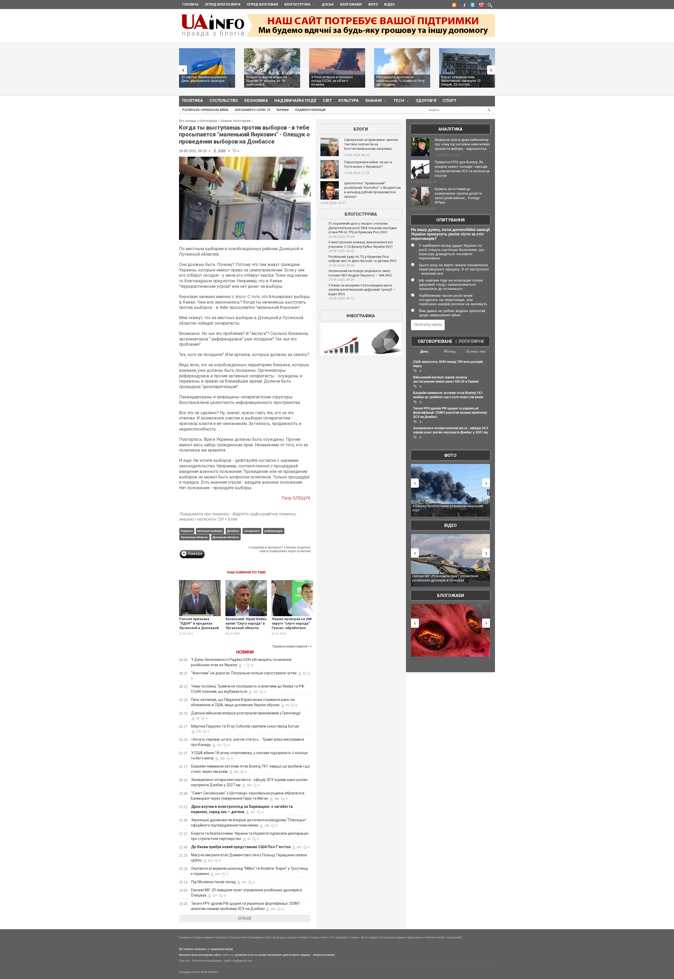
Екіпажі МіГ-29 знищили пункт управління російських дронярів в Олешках (445, 578)
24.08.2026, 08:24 (341, 279)
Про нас (184, 960)
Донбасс (233, 530)
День (424, 351)
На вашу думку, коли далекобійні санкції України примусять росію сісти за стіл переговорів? (450, 234)
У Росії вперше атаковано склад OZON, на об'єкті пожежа (332, 80)
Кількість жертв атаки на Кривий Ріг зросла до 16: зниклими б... (266, 80)
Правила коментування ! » (292, 646)
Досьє (328, 4)
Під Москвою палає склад (213, 882)
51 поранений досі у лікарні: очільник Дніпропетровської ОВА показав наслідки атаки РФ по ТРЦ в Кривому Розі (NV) (362, 227)
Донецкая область (225, 537)
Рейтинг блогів (435, 937)
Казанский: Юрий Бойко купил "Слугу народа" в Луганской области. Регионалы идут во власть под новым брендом (246, 630)
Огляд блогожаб (262, 4)
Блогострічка (295, 5)
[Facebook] (462, 6)
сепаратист (252, 530)
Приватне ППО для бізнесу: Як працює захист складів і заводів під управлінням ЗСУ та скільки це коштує (462, 168)
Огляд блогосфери (222, 4)
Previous (181, 70)
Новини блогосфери (236, 121)
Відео (389, 4)
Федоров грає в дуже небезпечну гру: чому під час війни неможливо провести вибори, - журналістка (462, 144)
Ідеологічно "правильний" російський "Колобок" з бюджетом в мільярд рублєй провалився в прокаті (372, 190)
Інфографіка (360, 315)
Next (492, 70)
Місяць (450, 351)
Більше (245, 918)
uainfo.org (228, 954)
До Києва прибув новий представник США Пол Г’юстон (241, 847)
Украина (187, 530)
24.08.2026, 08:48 (341, 251)
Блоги (361, 129)
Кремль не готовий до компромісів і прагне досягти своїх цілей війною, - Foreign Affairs (458, 195)
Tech (397, 101)
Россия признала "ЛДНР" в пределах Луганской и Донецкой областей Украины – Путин (199, 628)
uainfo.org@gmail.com (238, 960)
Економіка (256, 100)
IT (331, 937)
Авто (324, 937)
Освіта (314, 937)
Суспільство (223, 100)
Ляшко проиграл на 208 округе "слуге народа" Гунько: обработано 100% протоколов (291, 625)
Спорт (450, 100)
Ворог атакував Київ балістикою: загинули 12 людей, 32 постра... (460, 80)
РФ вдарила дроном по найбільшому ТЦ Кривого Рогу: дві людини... (400, 80)
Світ (327, 100)
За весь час (475, 351)
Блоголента (415, 937)
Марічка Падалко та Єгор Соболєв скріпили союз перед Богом (245, 726)
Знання (372, 101)
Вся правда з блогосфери (198, 121)
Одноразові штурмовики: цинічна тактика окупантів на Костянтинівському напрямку (371, 144)
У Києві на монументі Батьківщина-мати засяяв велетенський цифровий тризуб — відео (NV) (361, 289)
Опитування (450, 219)
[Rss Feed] (454, 6)
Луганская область (194, 537)
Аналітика (450, 129)
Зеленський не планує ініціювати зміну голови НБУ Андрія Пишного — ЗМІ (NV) (360, 273)
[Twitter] (471, 6)
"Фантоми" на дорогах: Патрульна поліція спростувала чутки (243, 673)
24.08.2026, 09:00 (341, 237)
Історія (302, 937)
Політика (192, 100)
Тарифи (282, 110)
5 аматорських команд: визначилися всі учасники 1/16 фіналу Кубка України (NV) (360, 244)
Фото (373, 4)
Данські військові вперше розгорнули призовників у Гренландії (246, 713)
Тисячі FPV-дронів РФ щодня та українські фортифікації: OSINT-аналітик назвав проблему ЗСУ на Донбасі (450, 413)
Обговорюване (435, 341)
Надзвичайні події (295, 100)
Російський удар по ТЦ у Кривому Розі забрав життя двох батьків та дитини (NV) (362, 259)
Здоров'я (426, 100)
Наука (292, 937)
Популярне (471, 341)
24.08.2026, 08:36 (341, 265)
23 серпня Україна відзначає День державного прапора (204, 79)
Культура (348, 100)
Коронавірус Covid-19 (252, 110)
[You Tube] (480, 6)
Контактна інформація (206, 960)
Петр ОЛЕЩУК (296, 498)
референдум (273, 530)
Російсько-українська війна (205, 110)
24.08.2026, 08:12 (341, 298)
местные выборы (209, 530)
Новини (245, 652)
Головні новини (202, 937)
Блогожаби (351, 4)
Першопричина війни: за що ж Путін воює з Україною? (368, 164)
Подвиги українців (310, 110)
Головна (190, 4)
